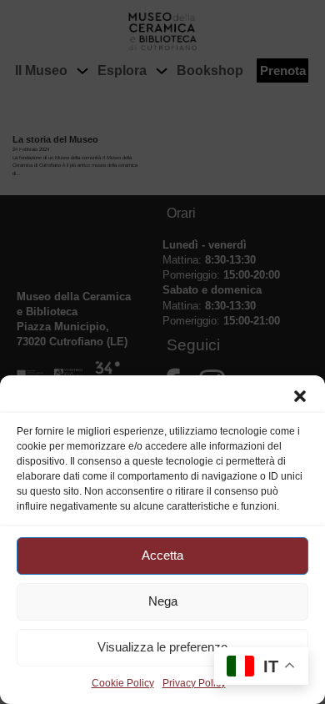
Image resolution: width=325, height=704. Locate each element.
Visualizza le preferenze (163, 647)
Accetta (162, 555)
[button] (300, 396)
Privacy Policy (194, 683)
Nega (163, 601)
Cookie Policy (123, 683)
